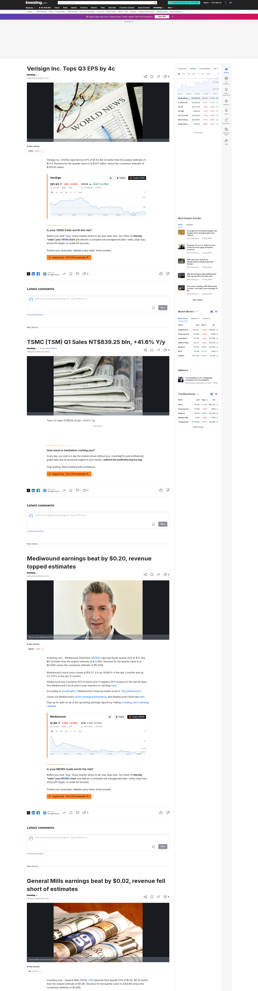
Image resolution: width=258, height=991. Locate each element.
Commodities (60, 12)
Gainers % (195, 280)
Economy (100, 12)
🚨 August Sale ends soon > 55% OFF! (184, 3)
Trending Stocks (186, 355)
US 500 (181, 72)
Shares (216, 30)
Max (80, 153)
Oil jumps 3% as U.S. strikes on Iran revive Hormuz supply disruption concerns (201, 208)
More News (197, 261)
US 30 (180, 68)
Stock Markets (72, 12)
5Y (75, 153)
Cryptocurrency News (146, 12)
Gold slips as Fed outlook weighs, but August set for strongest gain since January (202, 194)
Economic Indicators (87, 12)
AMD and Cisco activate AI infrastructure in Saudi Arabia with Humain (200, 223)
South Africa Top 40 (186, 59)
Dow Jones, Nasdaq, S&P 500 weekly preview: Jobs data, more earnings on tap (202, 249)
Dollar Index (183, 85)
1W (57, 153)
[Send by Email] (77, 234)
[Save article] (152, 37)
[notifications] (225, 2)
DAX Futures (183, 81)
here (114, 646)
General (133, 12)
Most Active (183, 280)
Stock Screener (144, 8)
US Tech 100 (183, 77)
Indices (193, 30)
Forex (51, 12)
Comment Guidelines (35, 276)
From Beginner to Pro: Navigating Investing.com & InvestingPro (199, 340)
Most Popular (42, 12)
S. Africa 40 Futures (186, 64)
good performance (133, 974)
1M (61, 153)
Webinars (183, 331)
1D (52, 153)
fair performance (131, 652)
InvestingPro (69, 652)
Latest (30, 12)
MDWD (95, 619)
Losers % (206, 280)
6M (66, 153)
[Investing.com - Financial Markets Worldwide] (36, 3)
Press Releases (176, 12)
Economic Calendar (127, 8)
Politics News (111, 12)
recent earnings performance (90, 657)
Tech (126, 12)
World (120, 12)
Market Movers (186, 272)
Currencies (182, 30)
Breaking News (162, 12)
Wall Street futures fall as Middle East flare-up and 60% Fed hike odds (201, 236)
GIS (90, 941)
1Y (70, 153)
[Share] (145, 37)
